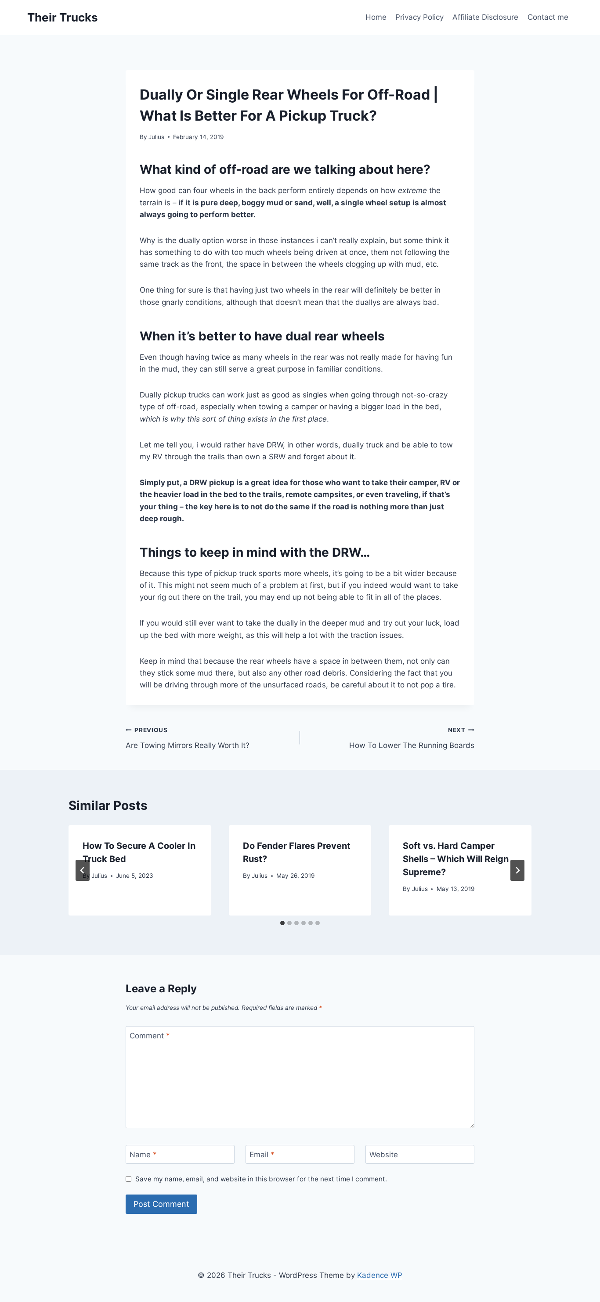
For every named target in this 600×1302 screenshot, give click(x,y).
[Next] (517, 870)
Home (376, 17)
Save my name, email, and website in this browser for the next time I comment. (261, 1179)
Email (262, 1154)
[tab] (282, 923)
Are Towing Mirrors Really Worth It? (187, 738)
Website (383, 1154)
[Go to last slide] (83, 870)
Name (143, 1154)
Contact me (548, 17)
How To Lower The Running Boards (411, 738)
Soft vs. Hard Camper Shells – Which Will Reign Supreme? (456, 859)
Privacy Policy (419, 17)
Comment (150, 1035)
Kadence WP (379, 1275)
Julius (156, 136)
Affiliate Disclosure (485, 17)
